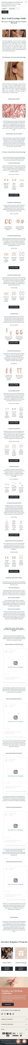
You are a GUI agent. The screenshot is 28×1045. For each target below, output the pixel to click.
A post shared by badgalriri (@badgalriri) (15, 845)
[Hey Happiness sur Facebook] (5, 1014)
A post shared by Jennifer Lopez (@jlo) (16, 899)
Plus (2, 1029)
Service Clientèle (7, 1019)
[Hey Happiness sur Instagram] (2, 1014)
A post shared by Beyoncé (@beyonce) (16, 737)
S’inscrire (8, 1004)
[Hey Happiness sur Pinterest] (10, 1014)
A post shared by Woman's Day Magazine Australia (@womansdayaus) (16, 682)
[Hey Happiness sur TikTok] (13, 1014)
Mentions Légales (18, 1043)
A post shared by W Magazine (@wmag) (15, 791)
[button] (14, 982)
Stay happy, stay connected (10, 1010)
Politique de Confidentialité (14, 1042)
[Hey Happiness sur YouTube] (7, 1014)
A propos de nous (7, 1024)
